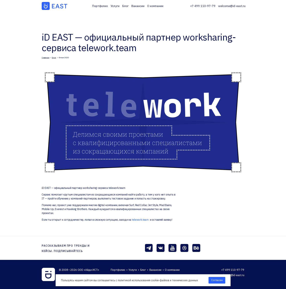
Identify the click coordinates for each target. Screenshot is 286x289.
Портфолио (100, 6)
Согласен (217, 280)
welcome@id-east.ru (232, 6)
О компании (155, 6)
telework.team (140, 219)
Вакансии (137, 6)
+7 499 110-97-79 (202, 6)
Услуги (115, 6)
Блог (125, 6)
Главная (45, 57)
